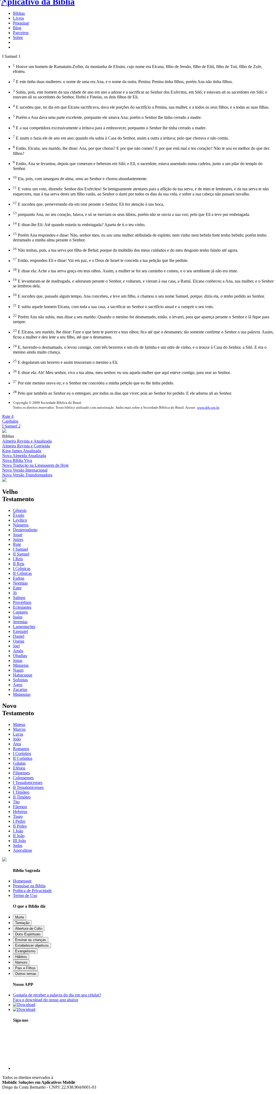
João (17, 739)
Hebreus (20, 811)
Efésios (19, 768)
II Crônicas (22, 573)
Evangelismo (25, 951)
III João (19, 840)
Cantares (20, 612)
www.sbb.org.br (208, 407)
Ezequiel (20, 631)
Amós (18, 650)
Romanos (21, 748)
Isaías (17, 617)
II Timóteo (22, 797)
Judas (17, 845)
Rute (17, 544)
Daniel (18, 636)
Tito (16, 802)
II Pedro (20, 826)
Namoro (21, 962)
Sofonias (20, 680)
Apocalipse (22, 850)
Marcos (19, 729)
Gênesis (19, 510)
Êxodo (18, 515)
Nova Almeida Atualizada (24, 455)
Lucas (18, 734)
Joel (16, 646)
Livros (18, 18)
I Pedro (19, 821)
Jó (15, 592)
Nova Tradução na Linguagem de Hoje (35, 465)
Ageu (17, 684)
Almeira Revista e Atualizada (27, 441)
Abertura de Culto (28, 928)
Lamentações (24, 626)
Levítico (20, 520)
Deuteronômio (25, 530)
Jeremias (20, 621)
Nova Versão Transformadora (27, 475)
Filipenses (21, 773)
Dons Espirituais (28, 934)
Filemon (20, 806)
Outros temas (25, 974)
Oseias (18, 641)
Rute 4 (7, 416)
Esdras (18, 578)
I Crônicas (21, 568)
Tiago (18, 816)
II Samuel (21, 554)
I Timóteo (21, 792)
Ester (17, 588)
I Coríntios (22, 753)
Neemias (20, 583)
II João (19, 835)
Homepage (22, 881)
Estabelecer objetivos (32, 945)
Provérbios (22, 602)
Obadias (20, 655)
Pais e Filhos (25, 968)
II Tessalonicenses (28, 787)
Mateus (19, 724)
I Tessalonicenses (27, 782)
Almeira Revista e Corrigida (26, 446)
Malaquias (21, 694)
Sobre (18, 37)
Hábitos (21, 957)
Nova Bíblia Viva (17, 460)
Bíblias (19, 13)
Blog (17, 28)
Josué (17, 534)
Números (21, 525)
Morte (19, 917)
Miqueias (21, 665)
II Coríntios (22, 758)
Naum (18, 670)
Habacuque (22, 675)
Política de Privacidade (32, 890)
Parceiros (21, 32)
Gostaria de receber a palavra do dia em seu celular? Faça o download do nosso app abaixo (57, 997)
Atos (17, 744)
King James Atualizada (21, 450)
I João (18, 831)
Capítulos (10, 421)
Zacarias (20, 689)
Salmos (19, 597)
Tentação (22, 923)
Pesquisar (21, 23)
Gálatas (19, 763)
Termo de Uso (25, 895)
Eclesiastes (22, 607)
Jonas (17, 660)
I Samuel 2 (11, 426)
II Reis (18, 563)
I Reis (18, 559)
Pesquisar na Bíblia (29, 885)
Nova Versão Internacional (24, 470)
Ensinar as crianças (30, 940)
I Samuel (20, 549)
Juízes (18, 539)
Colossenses (23, 777)
